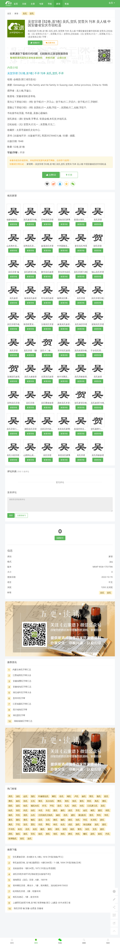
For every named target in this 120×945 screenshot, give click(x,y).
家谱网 (30, 164)
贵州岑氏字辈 (19, 698)
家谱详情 (13, 224)
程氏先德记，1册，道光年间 (25, 897)
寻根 (50, 3)
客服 (67, 3)
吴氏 (25, 13)
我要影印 (36, 43)
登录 (11, 515)
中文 (111, 582)
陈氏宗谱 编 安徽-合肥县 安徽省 (28, 908)
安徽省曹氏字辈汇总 (22, 681)
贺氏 (32, 13)
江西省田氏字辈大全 (22, 675)
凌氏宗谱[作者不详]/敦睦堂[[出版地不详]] (32, 874)
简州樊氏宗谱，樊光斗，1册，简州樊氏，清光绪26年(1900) (40, 885)
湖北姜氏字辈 (19, 715)
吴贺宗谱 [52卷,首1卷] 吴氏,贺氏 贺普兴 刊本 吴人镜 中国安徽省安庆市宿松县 (70, 164)
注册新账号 (21, 515)
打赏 (69, 174)
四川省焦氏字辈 (20, 709)
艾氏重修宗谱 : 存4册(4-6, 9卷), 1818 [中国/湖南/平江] (38, 857)
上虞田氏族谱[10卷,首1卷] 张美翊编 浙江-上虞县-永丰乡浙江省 (41, 902)
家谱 (58, 3)
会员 (111, 2)
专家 (41, 3)
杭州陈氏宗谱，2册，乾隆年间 (27, 891)
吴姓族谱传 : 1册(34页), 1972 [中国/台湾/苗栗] (34, 868)
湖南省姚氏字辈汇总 (23, 721)
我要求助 (51, 43)
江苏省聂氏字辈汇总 (22, 704)
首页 (16, 3)
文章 (33, 3)
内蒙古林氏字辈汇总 (22, 669)
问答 (24, 3)
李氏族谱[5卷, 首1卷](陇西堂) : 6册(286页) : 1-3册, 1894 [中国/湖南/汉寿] (47, 862)
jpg (111, 561)
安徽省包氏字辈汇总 (22, 686)
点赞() (52, 174)
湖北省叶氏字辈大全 (22, 692)
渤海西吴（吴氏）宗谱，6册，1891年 (30, 879)
